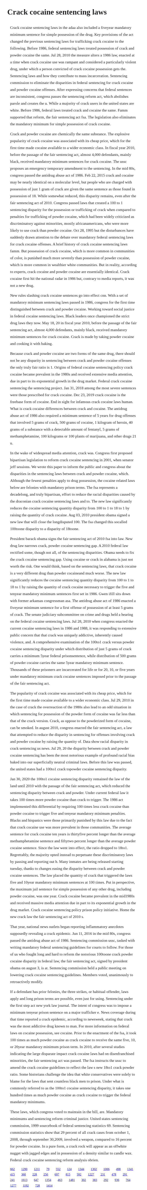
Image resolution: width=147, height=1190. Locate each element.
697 (57, 1174)
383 (94, 1180)
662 (12, 1169)
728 (37, 1185)
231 (102, 1174)
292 (106, 1180)
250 (45, 1174)
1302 (94, 1169)
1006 (106, 1169)
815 (68, 1174)
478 (114, 1174)
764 (128, 1180)
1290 (24, 1169)
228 (34, 1174)
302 (83, 1180)
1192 (26, 1185)
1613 (24, 1180)
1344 (81, 1169)
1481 (72, 1180)
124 (69, 1169)
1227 (91, 1174)
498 (118, 1169)
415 (12, 1174)
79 (47, 1169)
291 (125, 1174)
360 (23, 1174)
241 (12, 1180)
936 (117, 1180)
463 (60, 1180)
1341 (130, 1169)
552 (58, 1169)
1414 (49, 1185)
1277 (13, 1185)
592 (79, 1174)
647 (36, 1180)
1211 (37, 1169)
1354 (48, 1180)
